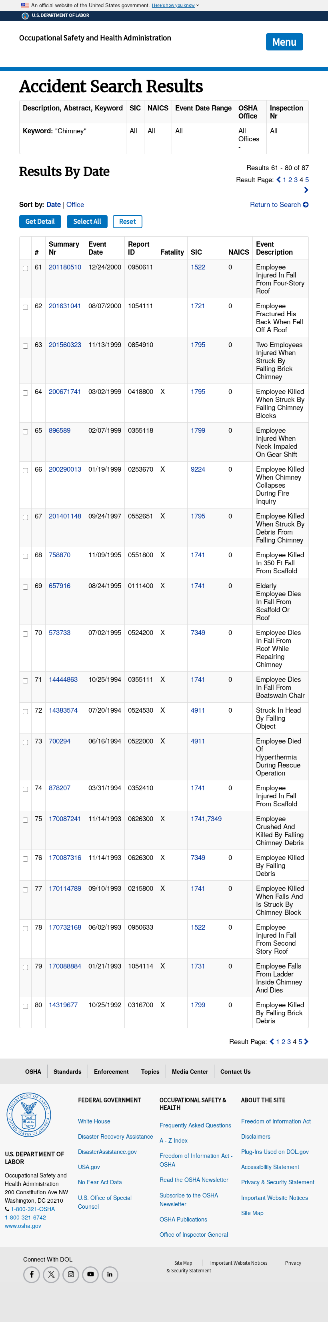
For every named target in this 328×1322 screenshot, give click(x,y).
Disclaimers (255, 1136)
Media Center (190, 1071)
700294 (59, 740)
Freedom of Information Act (276, 1121)
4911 (198, 710)
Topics (150, 1071)
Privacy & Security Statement (277, 1182)
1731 (198, 965)
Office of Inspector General (194, 1234)
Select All (87, 221)
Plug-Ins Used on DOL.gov (275, 1151)
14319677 (63, 1004)
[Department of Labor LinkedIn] (110, 1274)
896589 (59, 430)
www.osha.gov (23, 1226)
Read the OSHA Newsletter (194, 1179)
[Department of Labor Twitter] (51, 1274)
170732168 (65, 927)
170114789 (65, 888)
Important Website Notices (274, 1197)
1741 (198, 554)
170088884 (65, 965)
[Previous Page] (278, 179)
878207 (59, 787)
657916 (59, 585)
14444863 (63, 679)
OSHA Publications (183, 1219)
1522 (198, 266)
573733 (59, 632)
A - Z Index (174, 1140)
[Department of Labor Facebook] (31, 1274)
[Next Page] (306, 190)
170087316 (65, 857)
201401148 (65, 515)
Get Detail (40, 221)
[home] (29, 1113)
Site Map (252, 1213)
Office (75, 204)
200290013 (65, 469)
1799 (198, 430)
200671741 (65, 391)
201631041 (65, 305)
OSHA (33, 1071)
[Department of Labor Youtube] (90, 1274)
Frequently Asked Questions (195, 1125)
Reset (127, 221)
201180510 (65, 266)
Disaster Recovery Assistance (115, 1136)
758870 (59, 554)
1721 (198, 305)
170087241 (65, 818)
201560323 (65, 344)
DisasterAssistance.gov (107, 1151)
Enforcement (111, 1071)
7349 (198, 632)
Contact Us (235, 1071)
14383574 (63, 710)
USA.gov (89, 1167)
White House (94, 1121)
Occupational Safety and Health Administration (95, 37)
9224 (198, 469)
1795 (198, 344)
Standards (68, 1071)
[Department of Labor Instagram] (70, 1274)
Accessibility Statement (270, 1167)
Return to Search (276, 204)
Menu (284, 41)
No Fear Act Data (100, 1182)
